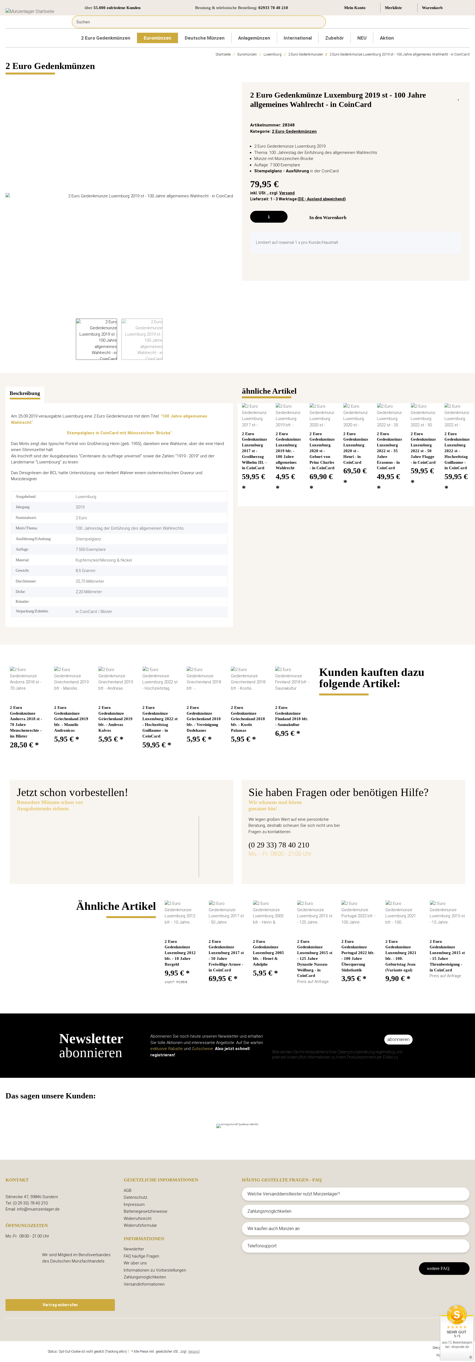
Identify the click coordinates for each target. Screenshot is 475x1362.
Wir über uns (135, 1263)
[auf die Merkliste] (459, 96)
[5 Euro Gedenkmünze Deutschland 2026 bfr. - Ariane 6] (64, 843)
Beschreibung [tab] (25, 393)
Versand (287, 193)
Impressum (134, 1204)
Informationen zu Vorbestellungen (155, 1270)
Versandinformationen (144, 1284)
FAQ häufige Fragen (141, 1256)
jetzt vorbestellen (140, 861)
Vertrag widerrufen (60, 1305)
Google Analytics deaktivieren (26, 1351)
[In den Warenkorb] (9, 79)
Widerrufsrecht (137, 1218)
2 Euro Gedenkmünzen (294, 131)
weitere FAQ (438, 1268)
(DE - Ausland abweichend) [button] (321, 199)
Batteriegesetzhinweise (145, 1211)
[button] (360, 7)
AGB (127, 1190)
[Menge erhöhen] (281, 216)
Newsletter (134, 1249)
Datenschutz (135, 1197)
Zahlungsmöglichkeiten (145, 1277)
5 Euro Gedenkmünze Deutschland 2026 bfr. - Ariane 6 (188, 829)
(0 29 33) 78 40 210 (278, 845)
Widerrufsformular (140, 1225)
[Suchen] (317, 22)
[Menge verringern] (256, 216)
